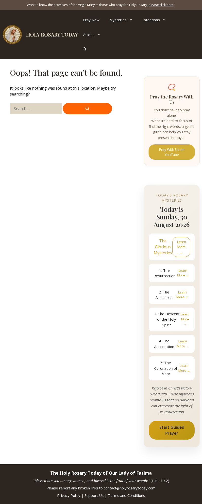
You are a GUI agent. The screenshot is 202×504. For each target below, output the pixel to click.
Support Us (94, 495)
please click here (161, 4)
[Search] (87, 108)
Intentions (151, 19)
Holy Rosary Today (52, 34)
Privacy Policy (68, 495)
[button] (84, 49)
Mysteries (118, 19)
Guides (89, 34)
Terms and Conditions (126, 495)
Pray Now (91, 19)
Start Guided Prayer (171, 430)
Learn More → (181, 246)
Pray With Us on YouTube (172, 152)
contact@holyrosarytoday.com (129, 487)
